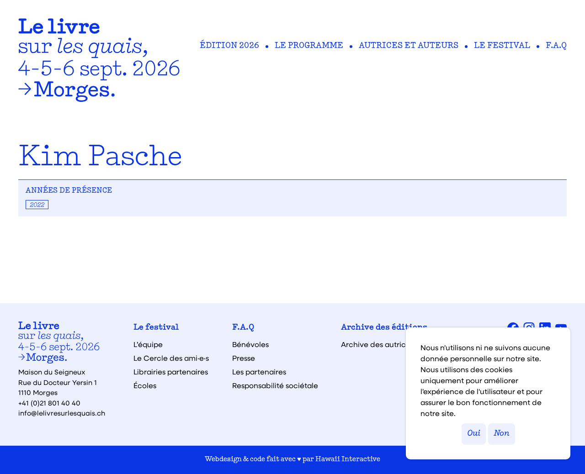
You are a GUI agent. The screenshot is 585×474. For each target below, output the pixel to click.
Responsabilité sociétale (275, 385)
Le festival (502, 46)
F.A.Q (556, 46)
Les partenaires (259, 371)
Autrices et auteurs (408, 46)
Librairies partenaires (170, 371)
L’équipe (148, 344)
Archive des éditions (384, 328)
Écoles (144, 385)
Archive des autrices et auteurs (396, 344)
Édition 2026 (229, 46)
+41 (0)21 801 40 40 (49, 402)
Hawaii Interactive (347, 459)
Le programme (309, 46)
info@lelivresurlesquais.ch (61, 412)
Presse (243, 358)
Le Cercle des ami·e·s (171, 358)
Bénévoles (250, 344)
